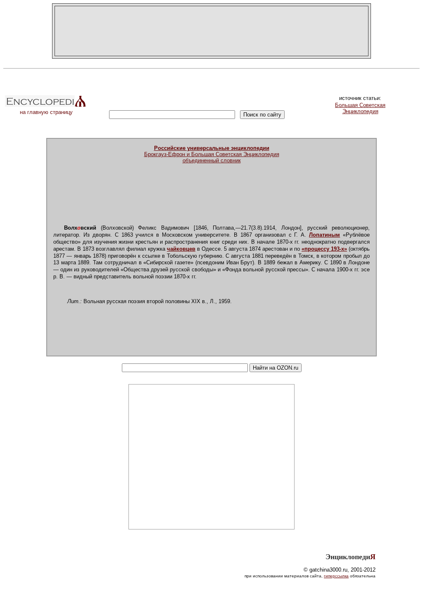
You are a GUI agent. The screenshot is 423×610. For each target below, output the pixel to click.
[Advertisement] (211, 31)
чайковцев (181, 249)
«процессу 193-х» (324, 249)
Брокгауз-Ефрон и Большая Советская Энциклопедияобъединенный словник (211, 154)
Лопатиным (324, 235)
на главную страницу (46, 112)
